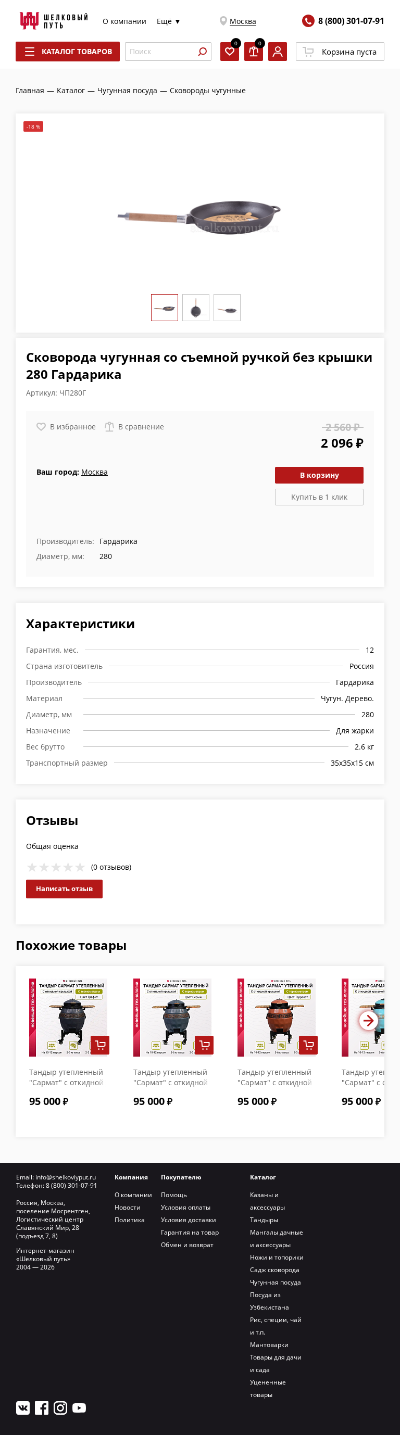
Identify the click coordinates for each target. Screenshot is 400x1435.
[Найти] (202, 51)
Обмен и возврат (187, 1244)
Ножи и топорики (277, 1257)
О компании (124, 21)
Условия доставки (188, 1219)
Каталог (263, 1177)
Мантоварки (269, 1344)
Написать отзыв (64, 888)
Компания (131, 1177)
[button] (368, 1020)
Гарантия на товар (190, 1232)
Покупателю (181, 1177)
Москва (243, 21)
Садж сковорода (274, 1269)
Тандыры (264, 1219)
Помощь (174, 1194)
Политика (130, 1219)
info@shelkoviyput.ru (65, 1177)
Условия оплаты (185, 1207)
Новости (128, 1207)
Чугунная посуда (275, 1282)
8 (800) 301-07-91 (351, 21)
